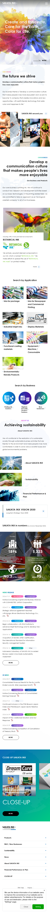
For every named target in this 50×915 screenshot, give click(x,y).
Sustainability (9, 850)
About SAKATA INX (11, 863)
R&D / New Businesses (13, 844)
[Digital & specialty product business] (25, 398)
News (6, 857)
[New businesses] (41, 398)
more (35, 267)
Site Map (21, 888)
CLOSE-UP (8, 876)
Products (7, 838)
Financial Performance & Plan (16, 870)
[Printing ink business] (9, 398)
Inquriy (30, 888)
